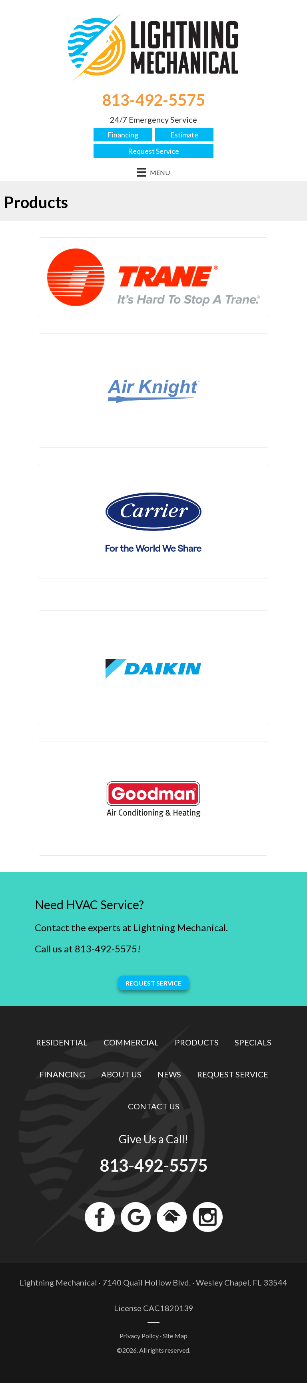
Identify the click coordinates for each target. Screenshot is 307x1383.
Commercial (131, 1042)
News (169, 1074)
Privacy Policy (139, 1335)
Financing (123, 134)
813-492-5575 (153, 99)
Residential (62, 1042)
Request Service (153, 151)
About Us (121, 1074)
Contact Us (153, 1106)
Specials (253, 1042)
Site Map (175, 1335)
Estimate (184, 134)
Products (197, 1042)
